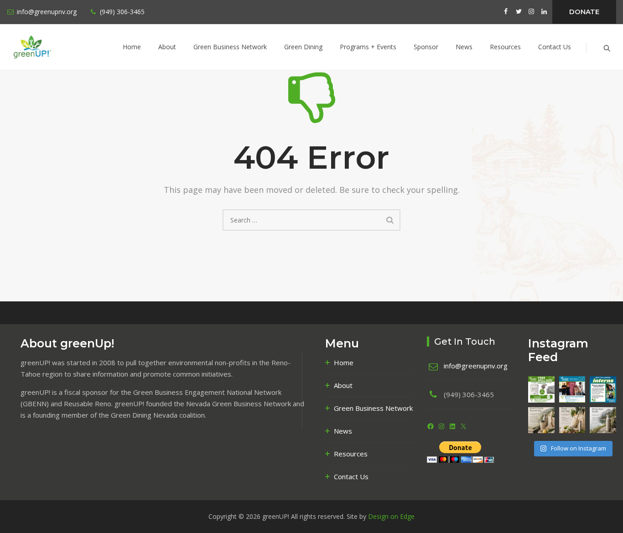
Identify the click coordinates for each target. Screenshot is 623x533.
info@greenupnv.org (47, 11)
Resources (505, 46)
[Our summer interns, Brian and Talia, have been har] (603, 389)
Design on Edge (391, 516)
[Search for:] (311, 220)
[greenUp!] (53, 47)
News (464, 46)
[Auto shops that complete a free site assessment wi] (541, 389)
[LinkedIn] (452, 426)
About (167, 46)
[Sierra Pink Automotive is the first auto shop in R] (572, 389)
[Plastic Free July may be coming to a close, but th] (541, 420)
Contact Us (554, 46)
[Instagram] (441, 426)
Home (132, 46)
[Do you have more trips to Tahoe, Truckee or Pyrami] (603, 420)
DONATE (584, 11)
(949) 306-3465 (122, 11)
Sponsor (426, 46)
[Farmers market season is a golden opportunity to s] (572, 420)
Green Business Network (230, 46)
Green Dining (303, 46)
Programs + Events (368, 46)
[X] (463, 426)
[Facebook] (430, 426)
